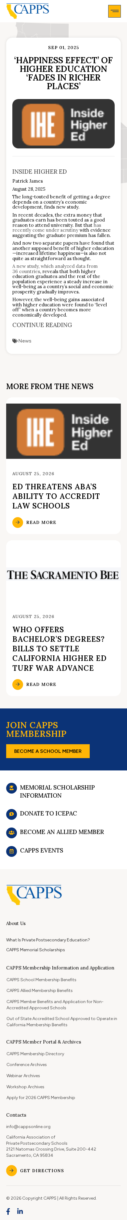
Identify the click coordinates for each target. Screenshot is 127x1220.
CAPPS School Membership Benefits (41, 979)
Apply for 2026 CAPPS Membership (40, 1097)
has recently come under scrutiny (56, 227)
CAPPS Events (41, 850)
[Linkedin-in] (20, 1211)
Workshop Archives (25, 1086)
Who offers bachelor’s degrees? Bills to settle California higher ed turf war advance (59, 649)
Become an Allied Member (62, 832)
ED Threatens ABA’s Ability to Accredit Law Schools (56, 496)
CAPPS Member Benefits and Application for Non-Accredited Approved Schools (55, 1004)
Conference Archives (26, 1064)
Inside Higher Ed (39, 171)
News (24, 341)
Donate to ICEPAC (48, 813)
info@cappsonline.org (28, 1126)
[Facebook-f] (8, 1211)
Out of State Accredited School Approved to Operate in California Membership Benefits (61, 1021)
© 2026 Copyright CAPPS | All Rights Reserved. (51, 1198)
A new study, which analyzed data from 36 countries (55, 268)
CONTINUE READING (42, 325)
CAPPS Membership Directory (35, 1053)
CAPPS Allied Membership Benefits (39, 990)
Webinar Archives (23, 1075)
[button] (114, 11)
